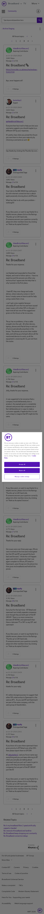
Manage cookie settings (22, 476)
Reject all (22, 470)
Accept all (22, 464)
